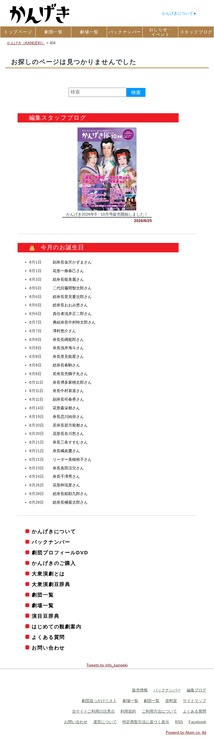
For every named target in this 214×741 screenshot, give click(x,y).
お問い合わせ (48, 648)
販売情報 (140, 690)
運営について (105, 722)
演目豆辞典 (45, 616)
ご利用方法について (159, 711)
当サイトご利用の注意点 (93, 711)
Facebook (197, 722)
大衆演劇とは (48, 574)
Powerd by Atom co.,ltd (186, 732)
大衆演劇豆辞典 (51, 584)
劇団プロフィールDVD (60, 552)
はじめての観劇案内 (56, 626)
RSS (179, 722)
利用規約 (128, 711)
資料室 (171, 700)
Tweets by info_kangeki (107, 665)
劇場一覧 (43, 605)
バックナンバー (51, 542)
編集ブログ (196, 690)
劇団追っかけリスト (99, 700)
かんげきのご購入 (54, 563)
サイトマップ (194, 700)
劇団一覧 (43, 595)
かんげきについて (177, 13)
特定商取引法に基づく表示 (145, 722)
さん (72, 262)
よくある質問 (48, 637)
